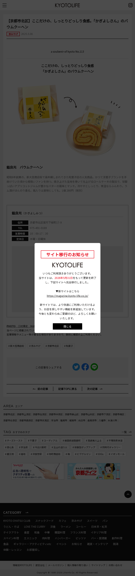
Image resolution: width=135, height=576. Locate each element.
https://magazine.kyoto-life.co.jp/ (67, 296)
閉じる (67, 326)
